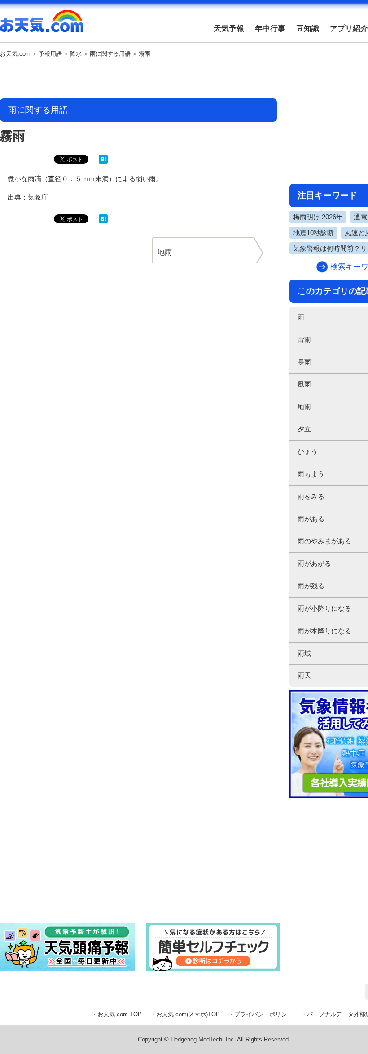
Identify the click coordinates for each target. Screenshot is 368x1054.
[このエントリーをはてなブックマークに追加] (103, 161)
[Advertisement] (139, 78)
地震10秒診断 (313, 232)
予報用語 (50, 54)
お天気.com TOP (119, 1014)
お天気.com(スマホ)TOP (188, 1014)
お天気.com (41, 26)
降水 (76, 54)
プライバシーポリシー (263, 1014)
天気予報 (229, 28)
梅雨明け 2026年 (318, 217)
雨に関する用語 (110, 54)
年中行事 (270, 28)
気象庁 (38, 197)
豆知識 (307, 28)
